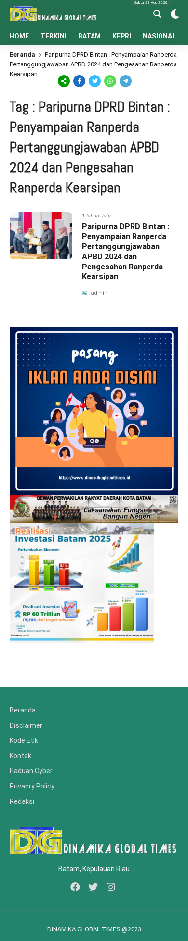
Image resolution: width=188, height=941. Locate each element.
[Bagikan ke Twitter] (95, 80)
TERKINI (53, 36)
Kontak (20, 756)
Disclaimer (26, 725)
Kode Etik (24, 740)
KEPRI (121, 36)
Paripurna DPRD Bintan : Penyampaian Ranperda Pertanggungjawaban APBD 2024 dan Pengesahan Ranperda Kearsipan (125, 251)
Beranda (22, 54)
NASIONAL (159, 36)
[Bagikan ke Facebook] (79, 80)
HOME (19, 36)
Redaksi (22, 801)
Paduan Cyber (31, 771)
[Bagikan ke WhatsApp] (109, 80)
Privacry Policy (32, 786)
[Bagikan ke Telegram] (125, 80)
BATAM (89, 36)
